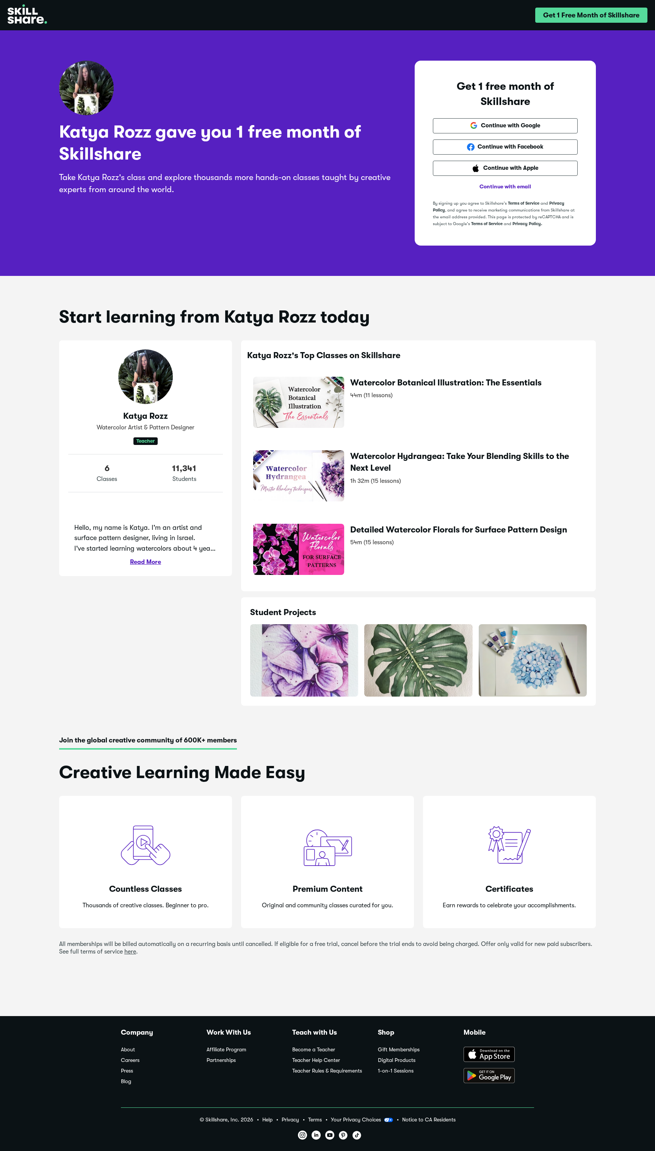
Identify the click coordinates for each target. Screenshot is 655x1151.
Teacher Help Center (316, 1060)
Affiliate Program (226, 1049)
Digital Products (396, 1060)
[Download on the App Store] (499, 1055)
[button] (591, 15)
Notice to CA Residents (429, 1120)
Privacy (290, 1120)
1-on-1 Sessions (396, 1071)
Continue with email (505, 186)
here (130, 951)
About (128, 1049)
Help (267, 1120)
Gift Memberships (399, 1049)
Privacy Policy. (527, 223)
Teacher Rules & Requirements (327, 1071)
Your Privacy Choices (356, 1120)
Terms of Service (523, 203)
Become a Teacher (313, 1049)
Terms (315, 1120)
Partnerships (221, 1060)
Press (127, 1071)
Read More (145, 562)
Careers (130, 1060)
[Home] (27, 15)
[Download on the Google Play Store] (499, 1076)
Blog (126, 1081)
